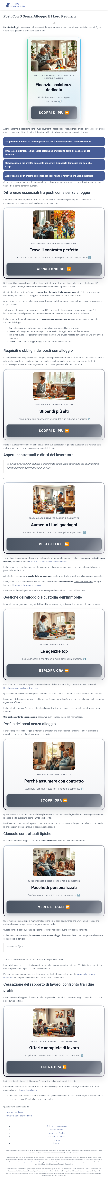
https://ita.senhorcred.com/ (31, 1162)
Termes (56, 1140)
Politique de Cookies (57, 1136)
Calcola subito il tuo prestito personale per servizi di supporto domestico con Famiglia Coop (52, 165)
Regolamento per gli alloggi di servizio (20, 688)
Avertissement (57, 1129)
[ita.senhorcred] (17, 4)
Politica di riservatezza (57, 1126)
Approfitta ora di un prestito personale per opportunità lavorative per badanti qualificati (52, 176)
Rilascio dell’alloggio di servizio (27, 585)
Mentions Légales (57, 1133)
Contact (56, 1143)
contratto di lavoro (28, 1090)
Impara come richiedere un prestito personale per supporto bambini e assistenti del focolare (52, 153)
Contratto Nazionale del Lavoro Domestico (48, 561)
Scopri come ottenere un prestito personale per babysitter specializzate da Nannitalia (52, 141)
